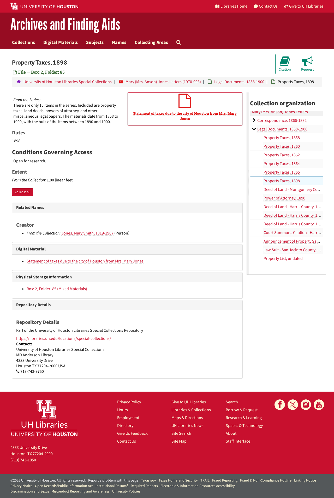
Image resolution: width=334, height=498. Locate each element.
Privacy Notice (21, 486)
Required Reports (144, 486)
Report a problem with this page (113, 480)
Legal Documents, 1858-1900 (239, 82)
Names (119, 42)
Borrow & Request (242, 410)
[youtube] (319, 404)
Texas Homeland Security (178, 480)
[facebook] (280, 404)
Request (307, 69)
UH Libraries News (187, 425)
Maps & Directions (187, 418)
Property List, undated (283, 258)
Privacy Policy (129, 402)
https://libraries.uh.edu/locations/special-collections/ (63, 338)
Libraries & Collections (191, 410)
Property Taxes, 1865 (282, 172)
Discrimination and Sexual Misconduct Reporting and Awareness (60, 491)
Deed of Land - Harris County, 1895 (294, 224)
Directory (125, 425)
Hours (122, 410)
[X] (293, 404)
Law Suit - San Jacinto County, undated (298, 250)
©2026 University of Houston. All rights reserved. (48, 480)
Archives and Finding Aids (65, 24)
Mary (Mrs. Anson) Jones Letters (280, 112)
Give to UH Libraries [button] (306, 6)
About (231, 433)
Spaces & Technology (244, 425)
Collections (23, 42)
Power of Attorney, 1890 (284, 198)
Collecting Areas (151, 42)
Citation (285, 69)
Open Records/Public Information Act (64, 486)
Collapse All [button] (22, 192)
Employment (128, 418)
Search (232, 402)
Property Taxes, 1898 (282, 181)
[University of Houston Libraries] (44, 418)
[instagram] (306, 404)
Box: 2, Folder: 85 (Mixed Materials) (57, 289)
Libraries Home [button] (233, 6)
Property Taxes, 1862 (282, 155)
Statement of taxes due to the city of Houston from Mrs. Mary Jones (85, 261)
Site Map (179, 441)
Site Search (181, 433)
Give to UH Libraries (188, 402)
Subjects (95, 42)
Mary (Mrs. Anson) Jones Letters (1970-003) (163, 82)
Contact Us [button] (268, 6)
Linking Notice (305, 480)
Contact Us (126, 441)
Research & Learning (244, 418)
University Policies (126, 491)
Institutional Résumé (112, 486)
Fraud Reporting (224, 480)
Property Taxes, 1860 (282, 146)
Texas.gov (148, 480)
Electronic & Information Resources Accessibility (197, 486)
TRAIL (205, 480)
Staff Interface (238, 441)
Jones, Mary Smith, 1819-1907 (87, 233)
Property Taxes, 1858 (282, 138)
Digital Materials (60, 42)
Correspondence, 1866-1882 (282, 120)
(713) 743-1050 (23, 460)
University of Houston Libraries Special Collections (67, 82)
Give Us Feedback (132, 433)
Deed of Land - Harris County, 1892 (294, 207)
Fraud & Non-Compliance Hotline (265, 480)
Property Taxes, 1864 (282, 164)
